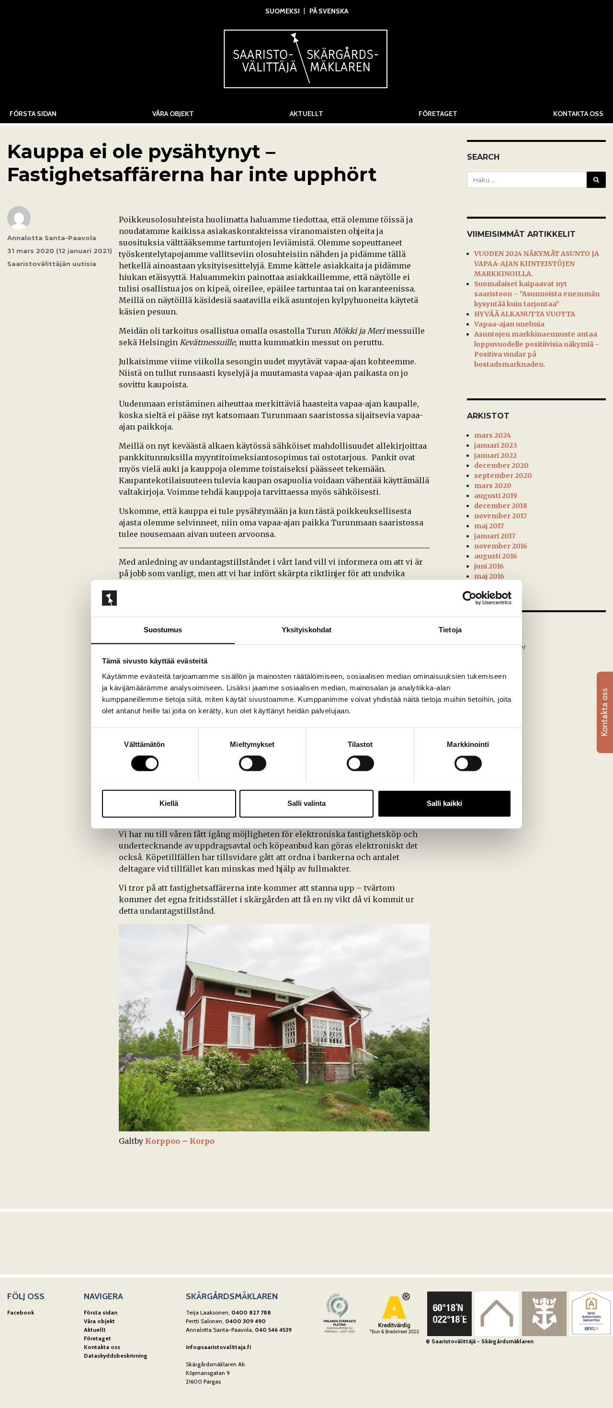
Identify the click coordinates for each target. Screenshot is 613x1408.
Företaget (438, 113)
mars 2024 (492, 435)
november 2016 (500, 546)
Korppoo (162, 1141)
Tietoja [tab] (450, 630)
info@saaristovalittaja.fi (218, 1346)
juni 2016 (489, 566)
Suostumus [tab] (163, 630)
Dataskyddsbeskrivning (116, 1355)
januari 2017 (494, 536)
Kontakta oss (578, 113)
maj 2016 (489, 576)
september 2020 (503, 475)
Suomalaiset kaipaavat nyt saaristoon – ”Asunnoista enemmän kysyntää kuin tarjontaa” (537, 293)
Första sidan (33, 113)
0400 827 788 (251, 1312)
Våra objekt (173, 113)
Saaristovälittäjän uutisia (51, 264)
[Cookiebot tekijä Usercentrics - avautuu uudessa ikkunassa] (469, 598)
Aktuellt (306, 113)
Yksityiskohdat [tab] (306, 630)
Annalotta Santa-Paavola (51, 238)
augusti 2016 (495, 556)
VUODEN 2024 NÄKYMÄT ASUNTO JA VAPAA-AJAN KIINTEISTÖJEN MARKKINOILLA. (536, 263)
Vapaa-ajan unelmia (509, 324)
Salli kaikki (444, 803)
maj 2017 (489, 526)
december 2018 (500, 505)
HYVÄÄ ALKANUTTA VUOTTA (524, 314)
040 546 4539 (273, 1329)
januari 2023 (495, 445)
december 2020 (501, 465)
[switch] (252, 763)
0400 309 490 (245, 1321)
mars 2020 (492, 485)
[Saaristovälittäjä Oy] (306, 56)
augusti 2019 (495, 495)
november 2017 (500, 516)
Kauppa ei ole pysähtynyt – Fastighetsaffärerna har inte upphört (192, 163)
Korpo (202, 1141)
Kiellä (168, 803)
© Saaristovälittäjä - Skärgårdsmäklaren (480, 1341)
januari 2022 (495, 455)
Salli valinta (306, 803)
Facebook (20, 1312)
